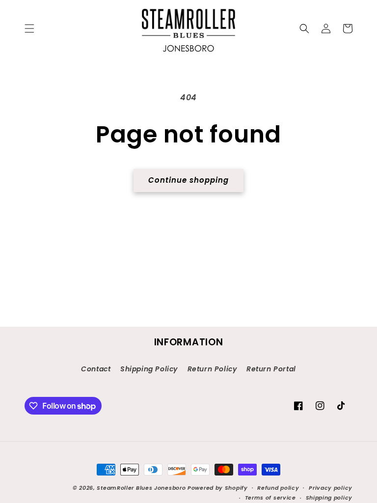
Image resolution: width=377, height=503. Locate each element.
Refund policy (278, 488)
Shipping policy (329, 498)
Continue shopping (188, 180)
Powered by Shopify (218, 488)
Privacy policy (330, 488)
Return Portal (271, 369)
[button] (29, 28)
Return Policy (212, 369)
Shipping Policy (149, 369)
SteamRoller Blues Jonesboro (141, 488)
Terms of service (270, 498)
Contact (95, 369)
